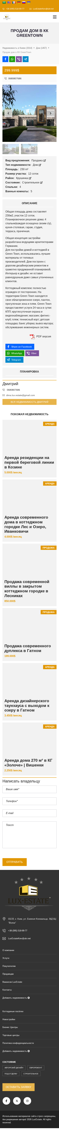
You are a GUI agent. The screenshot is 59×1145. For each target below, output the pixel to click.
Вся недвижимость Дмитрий (29, 402)
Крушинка (22, 178)
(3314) (17, 48)
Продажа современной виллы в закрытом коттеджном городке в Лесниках (26, 588)
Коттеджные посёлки (12, 1011)
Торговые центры (10, 1035)
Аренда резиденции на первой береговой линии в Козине (29, 462)
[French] (14, 2)
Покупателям (9, 966)
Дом (36, 164)
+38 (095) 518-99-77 (14, 9)
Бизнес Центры (10, 1027)
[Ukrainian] (28, 2)
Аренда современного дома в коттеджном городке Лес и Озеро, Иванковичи (26, 524)
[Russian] (23, 2)
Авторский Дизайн (14, 1068)
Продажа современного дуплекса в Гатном (27, 648)
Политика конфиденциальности (18, 1043)
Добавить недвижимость (15, 998)
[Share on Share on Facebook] (5, 59)
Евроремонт (36, 1068)
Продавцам (8, 974)
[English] (9, 2)
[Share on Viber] (19, 59)
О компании (8, 950)
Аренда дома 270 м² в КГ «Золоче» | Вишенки (28, 762)
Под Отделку (11, 1074)
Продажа (37, 160)
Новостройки (8, 1019)
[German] (18, 2)
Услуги (5, 958)
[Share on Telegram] (26, 59)
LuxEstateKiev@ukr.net (43, 9)
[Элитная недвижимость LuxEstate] (5, 17)
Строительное (31, 182)
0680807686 (14, 78)
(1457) (41, 48)
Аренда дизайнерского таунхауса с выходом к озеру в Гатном (26, 705)
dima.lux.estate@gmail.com (20, 395)
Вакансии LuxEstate (12, 982)
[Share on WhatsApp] (12, 59)
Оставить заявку (18, 1087)
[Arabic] (4, 2)
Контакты (7, 990)
